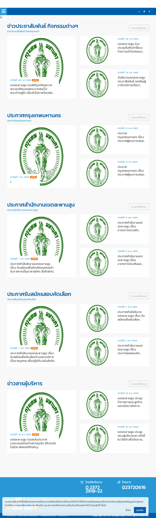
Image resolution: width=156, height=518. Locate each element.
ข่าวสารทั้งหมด (138, 28)
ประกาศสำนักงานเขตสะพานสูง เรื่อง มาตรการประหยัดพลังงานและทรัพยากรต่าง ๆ (131, 230)
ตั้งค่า (128, 510)
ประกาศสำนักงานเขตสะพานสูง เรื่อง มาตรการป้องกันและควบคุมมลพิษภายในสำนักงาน (130, 264)
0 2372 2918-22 (93, 489)
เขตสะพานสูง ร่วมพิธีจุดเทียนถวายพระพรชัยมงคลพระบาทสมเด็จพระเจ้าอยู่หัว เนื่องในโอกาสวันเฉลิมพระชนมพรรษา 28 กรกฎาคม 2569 (31, 91)
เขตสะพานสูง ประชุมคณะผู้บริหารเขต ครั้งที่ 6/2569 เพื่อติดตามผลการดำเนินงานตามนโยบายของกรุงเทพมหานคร (131, 441)
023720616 (134, 487)
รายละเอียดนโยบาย (25, 505)
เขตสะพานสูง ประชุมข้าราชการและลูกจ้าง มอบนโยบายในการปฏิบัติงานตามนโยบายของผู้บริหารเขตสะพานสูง (131, 408)
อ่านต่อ (41, 67)
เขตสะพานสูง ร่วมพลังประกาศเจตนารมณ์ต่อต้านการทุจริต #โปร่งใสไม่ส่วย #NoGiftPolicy (33, 443)
